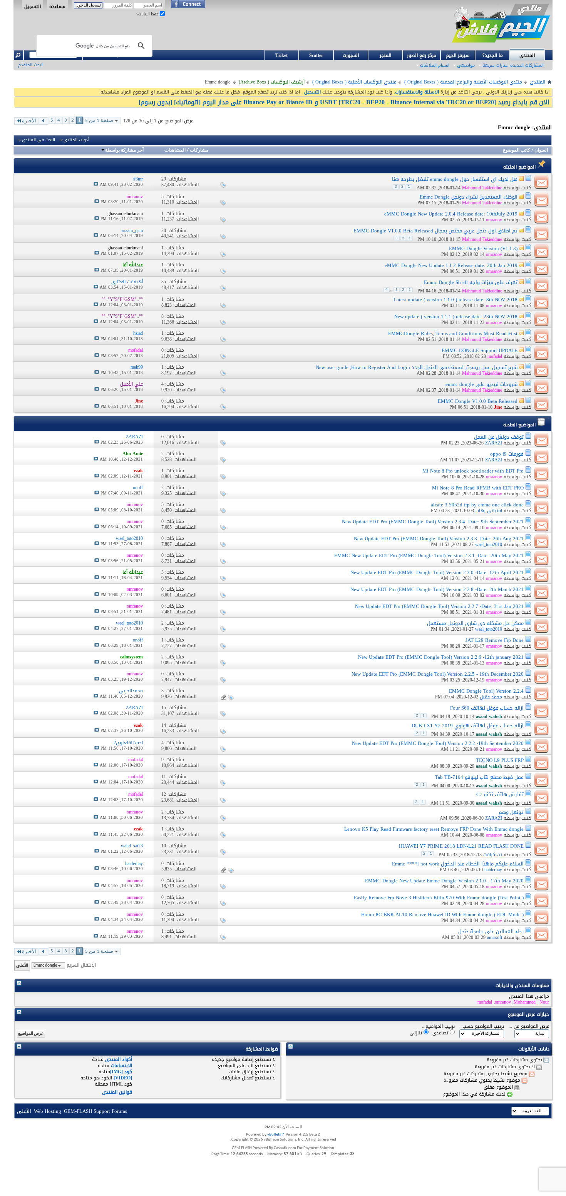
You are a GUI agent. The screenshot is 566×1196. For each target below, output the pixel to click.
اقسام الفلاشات (434, 65)
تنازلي (417, 1032)
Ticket (281, 55)
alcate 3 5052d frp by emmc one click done (477, 504)
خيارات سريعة (494, 65)
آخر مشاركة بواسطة (124, 150)
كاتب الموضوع (516, 150)
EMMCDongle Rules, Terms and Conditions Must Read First (452, 333)
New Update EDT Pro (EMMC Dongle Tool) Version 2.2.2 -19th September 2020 (438, 743)
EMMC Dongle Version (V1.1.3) (483, 248)
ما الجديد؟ (492, 55)
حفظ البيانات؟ (148, 14)
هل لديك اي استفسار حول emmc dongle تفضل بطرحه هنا (454, 179)
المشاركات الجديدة (527, 65)
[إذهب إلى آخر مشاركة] (96, 184)
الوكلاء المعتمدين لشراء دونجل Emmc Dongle (468, 197)
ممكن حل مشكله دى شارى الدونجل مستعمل (475, 623)
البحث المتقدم (31, 65)
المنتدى (527, 55)
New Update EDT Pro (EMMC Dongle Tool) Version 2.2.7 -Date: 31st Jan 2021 (439, 606)
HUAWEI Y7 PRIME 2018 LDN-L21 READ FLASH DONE (461, 846)
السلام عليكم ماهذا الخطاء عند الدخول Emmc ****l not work (458, 864)
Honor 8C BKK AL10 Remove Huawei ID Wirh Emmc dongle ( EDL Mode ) (442, 914)
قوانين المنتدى (117, 1092)
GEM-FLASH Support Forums (95, 1111)
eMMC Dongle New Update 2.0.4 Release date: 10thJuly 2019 (450, 214)
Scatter (316, 55)
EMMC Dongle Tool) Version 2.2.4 (486, 691)
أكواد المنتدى (118, 1059)
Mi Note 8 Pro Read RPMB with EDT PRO (478, 488)
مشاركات (199, 150)
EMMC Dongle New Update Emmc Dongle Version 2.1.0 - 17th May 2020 (444, 880)
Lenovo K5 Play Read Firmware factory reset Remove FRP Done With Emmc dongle (434, 829)
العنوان (541, 150)
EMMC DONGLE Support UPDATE (479, 350)
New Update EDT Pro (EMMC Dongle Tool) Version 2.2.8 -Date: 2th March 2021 (437, 589)
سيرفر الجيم (458, 55)
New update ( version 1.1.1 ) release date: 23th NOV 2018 (455, 316)
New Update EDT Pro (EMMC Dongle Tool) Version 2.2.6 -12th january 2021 (441, 657)
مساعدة (57, 6)
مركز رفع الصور (421, 55)
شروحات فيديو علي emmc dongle (481, 384)
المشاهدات (175, 150)
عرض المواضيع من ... (529, 1026)
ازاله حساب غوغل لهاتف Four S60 (487, 708)
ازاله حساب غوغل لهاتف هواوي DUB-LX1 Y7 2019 (468, 725)
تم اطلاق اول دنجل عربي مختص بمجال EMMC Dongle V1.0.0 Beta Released (435, 231)
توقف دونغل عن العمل (499, 437)
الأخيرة (29, 121)
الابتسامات (121, 1065)
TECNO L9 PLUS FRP (500, 760)
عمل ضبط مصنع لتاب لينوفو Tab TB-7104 (479, 777)
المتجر (385, 55)
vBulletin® (276, 1135)
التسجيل (32, 6)
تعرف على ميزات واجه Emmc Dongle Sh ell (470, 282)
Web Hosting (47, 1111)
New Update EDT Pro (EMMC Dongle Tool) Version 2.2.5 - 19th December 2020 (438, 674)
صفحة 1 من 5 (99, 120)
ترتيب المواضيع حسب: (482, 1026)
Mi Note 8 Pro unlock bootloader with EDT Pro (473, 471)
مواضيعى (466, 65)
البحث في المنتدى (38, 140)
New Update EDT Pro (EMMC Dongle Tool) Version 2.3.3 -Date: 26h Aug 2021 (439, 538)
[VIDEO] (123, 1078)
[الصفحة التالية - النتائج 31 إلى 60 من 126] (43, 121)
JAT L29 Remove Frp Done (495, 640)
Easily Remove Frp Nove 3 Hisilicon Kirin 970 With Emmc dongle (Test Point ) (439, 897)
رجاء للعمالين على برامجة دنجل (491, 931)
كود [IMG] (121, 1071)
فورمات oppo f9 (507, 454)
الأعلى (22, 965)
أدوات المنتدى (76, 140)
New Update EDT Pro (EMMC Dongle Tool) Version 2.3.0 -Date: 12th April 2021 (437, 572)
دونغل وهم (511, 812)
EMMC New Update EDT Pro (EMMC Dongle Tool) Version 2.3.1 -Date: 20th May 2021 (429, 555)
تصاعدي (441, 1032)
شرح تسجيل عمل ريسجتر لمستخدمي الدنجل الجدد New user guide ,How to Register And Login (416, 367)
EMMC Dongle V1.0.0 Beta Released (477, 401)
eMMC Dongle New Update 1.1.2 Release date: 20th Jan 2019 (451, 265)
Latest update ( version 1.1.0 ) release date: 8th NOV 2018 (455, 299)
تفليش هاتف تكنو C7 (500, 794)
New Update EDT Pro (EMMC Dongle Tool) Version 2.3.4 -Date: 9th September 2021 (433, 521)
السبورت (351, 55)
